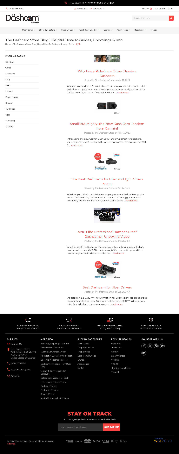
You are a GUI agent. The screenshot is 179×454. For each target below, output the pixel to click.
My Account (81, 8)
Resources (139, 30)
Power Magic (11, 97)
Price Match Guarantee (52, 347)
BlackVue (10, 62)
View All (115, 372)
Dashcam (10, 73)
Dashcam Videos (49, 386)
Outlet (80, 368)
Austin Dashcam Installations (55, 398)
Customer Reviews (50, 390)
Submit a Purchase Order (53, 352)
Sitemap (11, 444)
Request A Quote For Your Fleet (56, 356)
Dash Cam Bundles (88, 30)
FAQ (7, 79)
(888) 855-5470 (18, 363)
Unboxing (10, 120)
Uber (7, 115)
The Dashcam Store (121, 368)
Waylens (9, 126)
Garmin (114, 352)
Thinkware (10, 109)
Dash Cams (27, 30)
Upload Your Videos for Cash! (55, 378)
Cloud (8, 68)
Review (9, 103)
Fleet (7, 85)
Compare (97, 8)
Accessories (122, 30)
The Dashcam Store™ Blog (54, 382)
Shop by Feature (47, 30)
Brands (107, 30)
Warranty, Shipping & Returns (55, 343)
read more (122, 92)
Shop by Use (67, 30)
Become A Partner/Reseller (54, 360)
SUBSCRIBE (111, 427)
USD (144, 8)
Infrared (9, 91)
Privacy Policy (47, 394)
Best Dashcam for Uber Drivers (107, 287)
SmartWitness (118, 356)
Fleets (154, 30)
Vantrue (115, 360)
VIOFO (114, 364)
